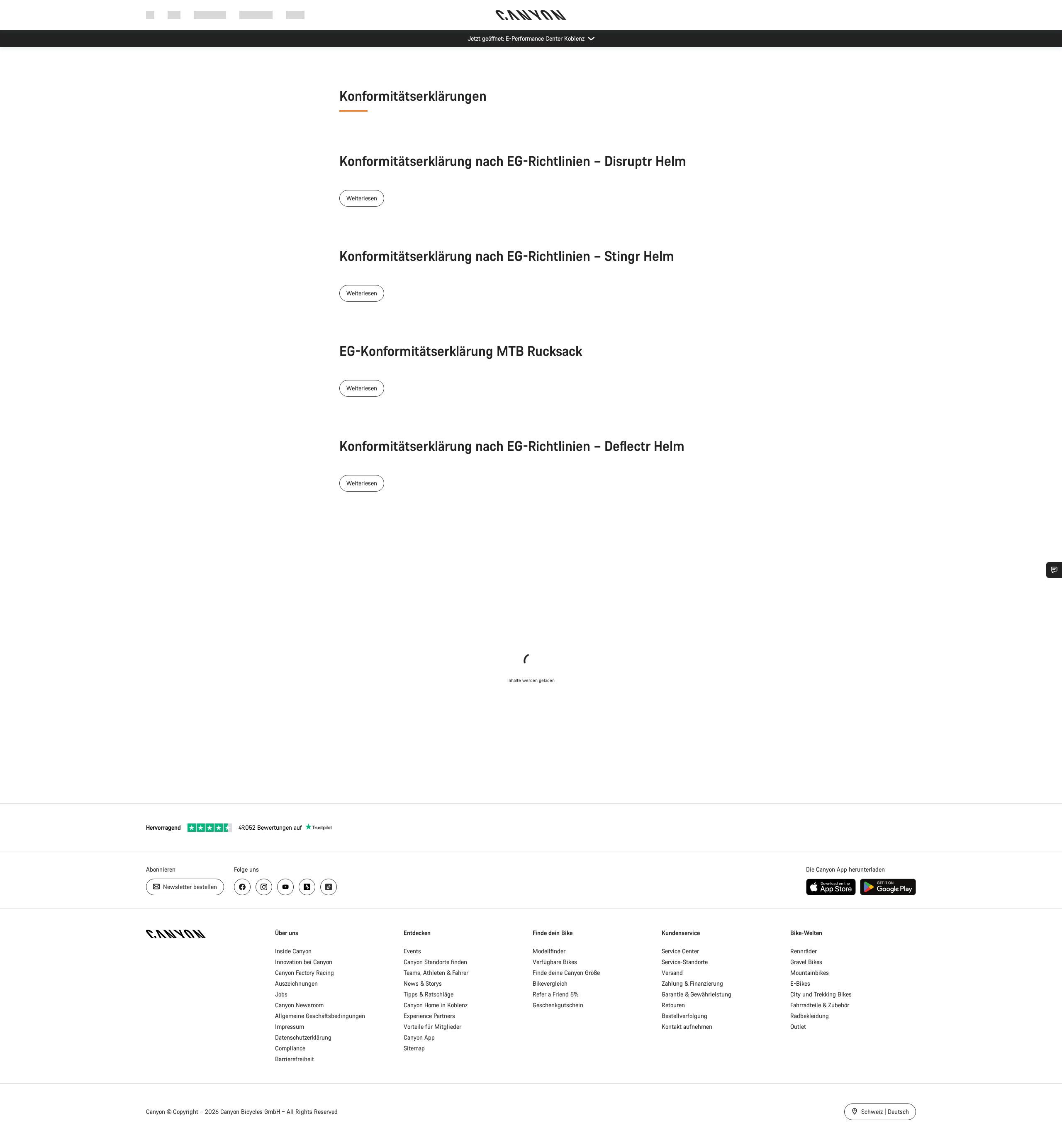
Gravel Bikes (806, 962)
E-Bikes (800, 983)
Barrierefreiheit (294, 1059)
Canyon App (419, 1037)
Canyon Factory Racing (304, 973)
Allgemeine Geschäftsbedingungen (320, 1016)
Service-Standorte (685, 962)
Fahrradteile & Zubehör (819, 1005)
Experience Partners (429, 1016)
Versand (672, 973)
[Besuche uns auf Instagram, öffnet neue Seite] (264, 887)
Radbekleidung (809, 1016)
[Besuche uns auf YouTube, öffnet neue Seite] (285, 887)
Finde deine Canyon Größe (566, 973)
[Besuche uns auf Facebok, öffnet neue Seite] (242, 887)
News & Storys (423, 983)
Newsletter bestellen (189, 887)
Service (295, 15)
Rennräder (803, 951)
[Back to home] (531, 15)
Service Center (680, 951)
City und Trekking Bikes (821, 994)
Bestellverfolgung (684, 1016)
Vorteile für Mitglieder (432, 1026)
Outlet (798, 1026)
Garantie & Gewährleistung (696, 994)
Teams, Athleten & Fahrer (436, 973)
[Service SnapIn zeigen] (1054, 570)
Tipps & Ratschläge (428, 994)
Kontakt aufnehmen (687, 1026)
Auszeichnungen (296, 983)
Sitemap (414, 1048)
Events (412, 951)
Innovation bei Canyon (303, 962)
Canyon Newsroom (299, 1005)
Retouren (673, 1005)
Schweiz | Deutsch (884, 1112)
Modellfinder (549, 951)
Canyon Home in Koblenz (436, 1005)
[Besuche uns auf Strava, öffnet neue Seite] (307, 887)
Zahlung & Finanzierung (692, 983)
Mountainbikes (809, 973)
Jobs (281, 994)
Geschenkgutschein (558, 1005)
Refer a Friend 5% (556, 994)
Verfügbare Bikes (555, 962)
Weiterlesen (361, 198)
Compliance (290, 1048)
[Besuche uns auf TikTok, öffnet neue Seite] (328, 887)
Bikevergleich (550, 983)
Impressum (289, 1026)
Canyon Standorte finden (435, 962)
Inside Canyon (293, 951)
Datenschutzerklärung (303, 1037)
